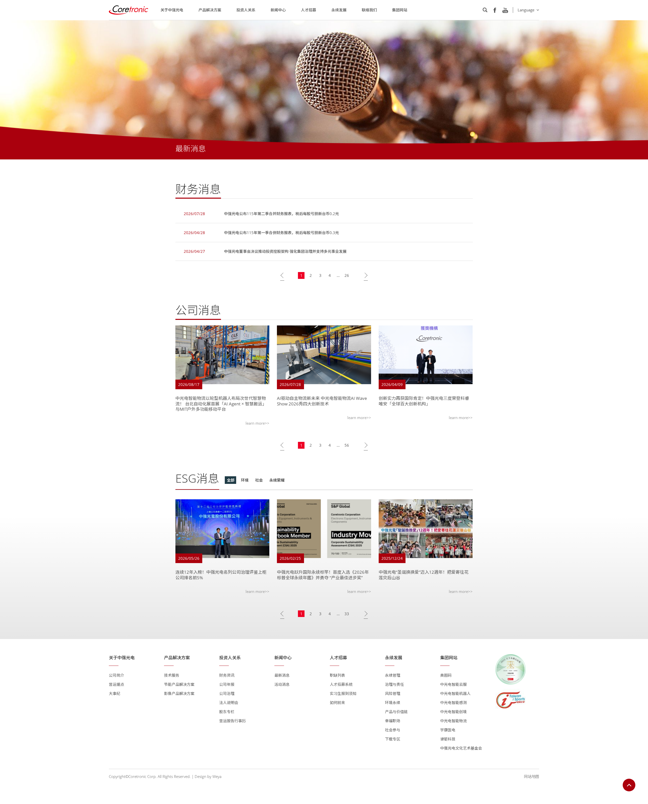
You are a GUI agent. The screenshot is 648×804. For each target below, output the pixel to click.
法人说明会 (228, 702)
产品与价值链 (396, 711)
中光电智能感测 (453, 702)
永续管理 (392, 675)
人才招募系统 (341, 684)
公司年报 (226, 684)
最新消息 (282, 675)
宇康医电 (447, 729)
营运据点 (116, 684)
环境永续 (392, 702)
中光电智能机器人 (455, 693)
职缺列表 (337, 675)
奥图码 (446, 675)
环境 (245, 480)
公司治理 (226, 693)
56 (347, 445)
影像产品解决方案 (179, 693)
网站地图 (531, 776)
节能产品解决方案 (179, 684)
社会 (259, 480)
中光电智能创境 (453, 711)
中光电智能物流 (453, 720)
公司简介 (116, 675)
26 (347, 275)
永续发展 (339, 9)
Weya (216, 776)
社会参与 (392, 729)
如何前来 (337, 702)
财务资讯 (226, 675)
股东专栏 (226, 711)
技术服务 (171, 675)
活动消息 (282, 684)
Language (526, 9)
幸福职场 (392, 720)
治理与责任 (394, 684)
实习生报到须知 (343, 693)
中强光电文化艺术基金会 (461, 748)
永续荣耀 (277, 480)
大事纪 (114, 693)
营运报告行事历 (232, 720)
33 (347, 613)
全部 (230, 480)
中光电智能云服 (453, 684)
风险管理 (392, 693)
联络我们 (369, 9)
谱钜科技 (447, 738)
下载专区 (392, 738)
